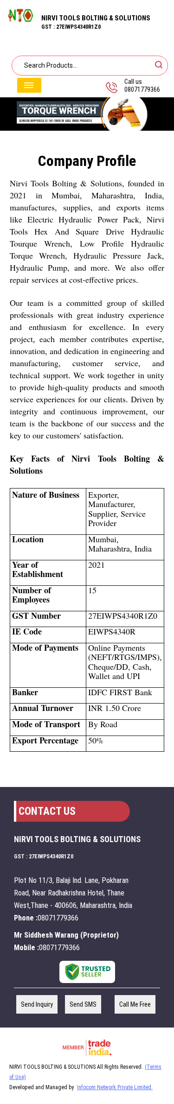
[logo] (20, 23)
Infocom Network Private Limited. (115, 1087)
